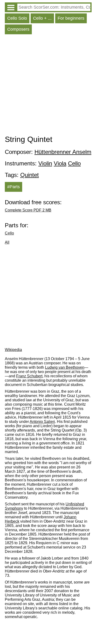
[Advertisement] (47, 86)
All (7, 242)
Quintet (29, 175)
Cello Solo (17, 18)
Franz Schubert (29, 376)
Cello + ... (42, 18)
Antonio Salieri (42, 422)
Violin (45, 163)
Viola (60, 163)
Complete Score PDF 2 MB (28, 210)
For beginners (71, 18)
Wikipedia (13, 350)
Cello (74, 163)
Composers (18, 29)
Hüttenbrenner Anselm (62, 152)
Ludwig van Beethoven (64, 367)
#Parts (13, 186)
